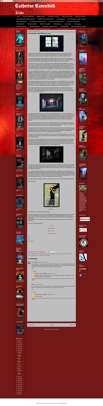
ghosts (49, 253)
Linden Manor (68, 24)
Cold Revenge (77, 24)
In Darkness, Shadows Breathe (56, 21)
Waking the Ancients (80, 16)
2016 (19, 384)
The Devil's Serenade (45, 24)
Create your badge (82, 277)
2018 (19, 380)
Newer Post (31, 324)
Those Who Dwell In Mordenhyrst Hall (26, 19)
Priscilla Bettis (35, 262)
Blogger (65, 403)
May (18, 368)
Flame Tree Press (51, 230)
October (19, 358)
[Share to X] (53, 252)
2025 (19, 342)
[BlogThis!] (51, 252)
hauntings (53, 253)
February (19, 370)
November (19, 356)
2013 (19, 390)
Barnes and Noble (51, 228)
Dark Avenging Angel (22, 21)
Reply (33, 268)
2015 (19, 386)
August (19, 361)
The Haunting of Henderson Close (38, 21)
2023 (19, 346)
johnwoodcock (55, 403)
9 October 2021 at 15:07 (51, 273)
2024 (19, 344)
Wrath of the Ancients (67, 16)
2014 (19, 388)
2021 (19, 350)
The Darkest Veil (20, 24)
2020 (19, 376)
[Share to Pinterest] (55, 252)
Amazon (51, 225)
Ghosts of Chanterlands (28, 16)
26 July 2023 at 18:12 (38, 284)
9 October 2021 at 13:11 (43, 262)
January (19, 373)
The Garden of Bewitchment (73, 21)
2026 (19, 340)
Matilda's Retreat (41, 16)
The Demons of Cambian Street (49, 26)
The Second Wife (64, 26)
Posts (82, 218)
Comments (83, 220)
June (18, 366)
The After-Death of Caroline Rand (46, 19)
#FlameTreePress (35, 253)
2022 (19, 348)
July (18, 364)
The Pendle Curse (57, 24)
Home (18, 16)
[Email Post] (48, 251)
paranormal (34, 255)
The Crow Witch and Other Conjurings (77, 19)
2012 (19, 392)
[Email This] (50, 252)
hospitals (60, 253)
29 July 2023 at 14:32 (50, 294)
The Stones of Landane (53, 16)
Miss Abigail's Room (34, 26)
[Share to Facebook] (54, 252)
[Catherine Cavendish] (80, 276)
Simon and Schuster (51, 233)
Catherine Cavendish (35, 6)
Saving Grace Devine (22, 26)
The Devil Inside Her (32, 24)
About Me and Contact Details (78, 26)
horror (57, 253)
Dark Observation (61, 19)
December (19, 353)
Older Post (72, 324)
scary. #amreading (40, 255)
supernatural (47, 255)
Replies (34, 271)
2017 (19, 382)
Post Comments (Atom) (54, 329)
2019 (19, 378)
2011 (19, 394)
